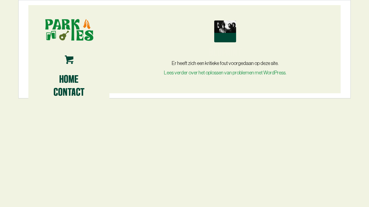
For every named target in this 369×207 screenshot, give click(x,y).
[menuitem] (69, 78)
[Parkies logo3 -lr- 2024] (69, 29)
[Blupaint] (225, 31)
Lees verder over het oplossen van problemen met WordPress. (225, 72)
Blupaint (225, 51)
